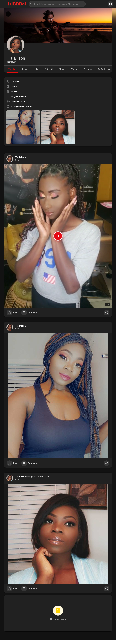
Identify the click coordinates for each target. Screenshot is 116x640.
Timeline (12, 69)
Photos (62, 69)
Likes (37, 69)
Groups (25, 69)
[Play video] (58, 236)
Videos (74, 69)
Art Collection (104, 69)
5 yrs (17, 160)
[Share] (106, 312)
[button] (57, 4)
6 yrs (17, 329)
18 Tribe (15, 81)
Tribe (49, 69)
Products (88, 69)
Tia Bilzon (20, 157)
